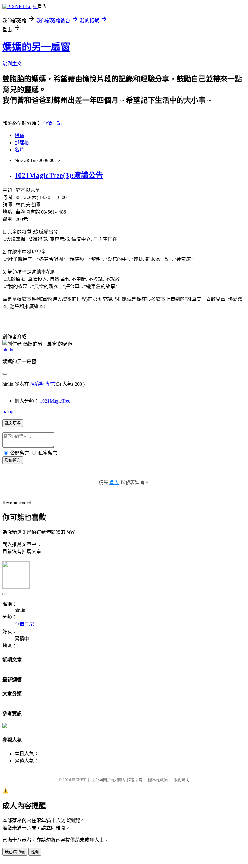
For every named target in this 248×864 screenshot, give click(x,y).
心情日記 (52, 123)
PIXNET (79, 779)
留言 (51, 384)
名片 (19, 149)
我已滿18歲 (15, 852)
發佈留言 (13, 460)
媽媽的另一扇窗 (36, 47)
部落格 (22, 142)
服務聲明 (181, 779)
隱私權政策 (158, 779)
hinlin (7, 349)
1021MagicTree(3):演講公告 (59, 175)
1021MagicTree (55, 401)
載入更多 (13, 423)
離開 (35, 852)
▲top (7, 411)
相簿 (19, 135)
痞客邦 (37, 384)
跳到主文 (12, 63)
